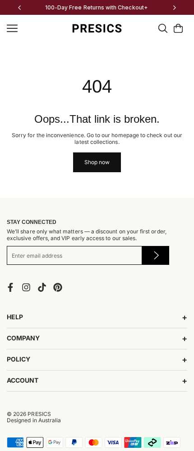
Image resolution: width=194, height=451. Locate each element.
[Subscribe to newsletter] (155, 255)
